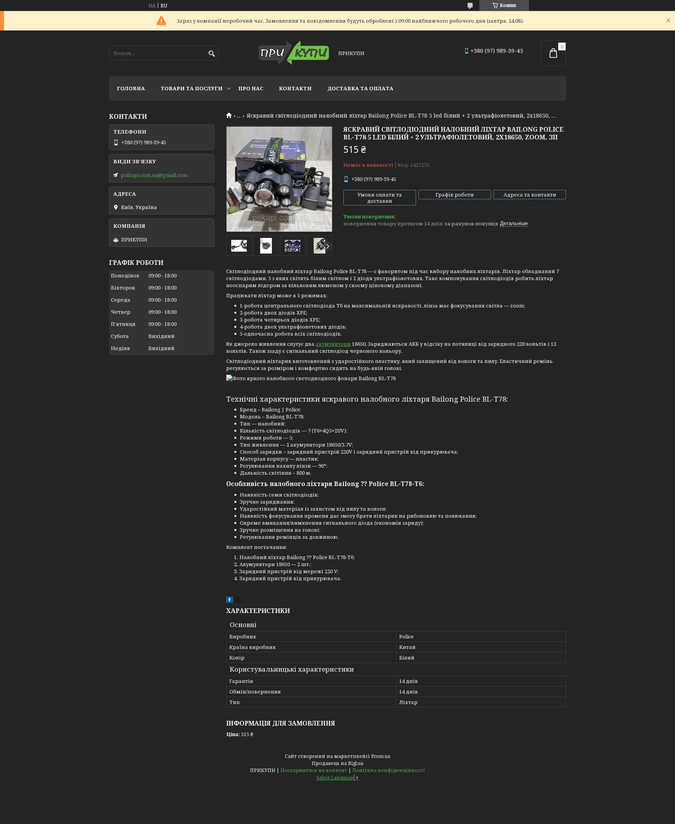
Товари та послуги (192, 88)
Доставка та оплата (360, 88)
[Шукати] (211, 54)
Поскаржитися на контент (313, 770)
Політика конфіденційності (388, 770)
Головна (131, 88)
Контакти (295, 88)
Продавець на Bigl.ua (337, 763)
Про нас (250, 88)
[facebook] (229, 600)
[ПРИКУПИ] (294, 53)
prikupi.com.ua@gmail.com (154, 175)
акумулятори (333, 343)
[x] (238, 600)
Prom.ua (380, 756)
